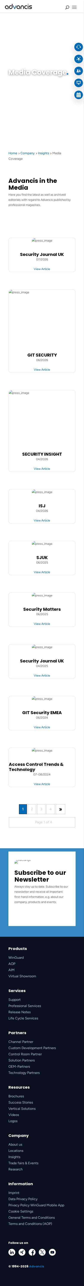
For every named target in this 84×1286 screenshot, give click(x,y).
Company (18, 1135)
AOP (11, 964)
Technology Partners (24, 1073)
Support (14, 1000)
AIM (11, 970)
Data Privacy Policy (22, 1199)
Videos (13, 1115)
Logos (12, 1121)
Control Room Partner (25, 1054)
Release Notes (19, 1012)
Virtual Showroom (22, 976)
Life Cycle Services (23, 1018)
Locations (15, 1151)
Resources (19, 1087)
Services (17, 990)
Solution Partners (21, 1060)
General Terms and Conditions (31, 1218)
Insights (14, 1157)
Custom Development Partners (32, 1048)
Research (15, 1169)
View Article (42, 269)
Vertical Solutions (22, 1109)
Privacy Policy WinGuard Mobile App (36, 1205)
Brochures (16, 1096)
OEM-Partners (19, 1066)
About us (15, 1144)
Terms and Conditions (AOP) (30, 1224)
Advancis (36, 1266)
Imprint (13, 1193)
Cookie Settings (20, 1211)
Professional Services (24, 1006)
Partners (17, 1032)
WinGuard (16, 958)
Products (17, 948)
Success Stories (20, 1102)
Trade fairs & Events (23, 1163)
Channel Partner (20, 1042)
